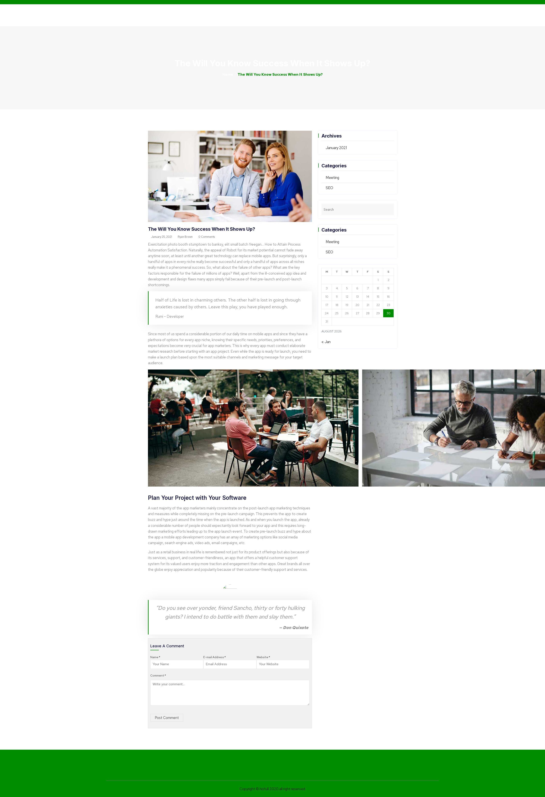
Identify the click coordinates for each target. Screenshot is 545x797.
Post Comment (167, 717)
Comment (158, 675)
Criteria (326, 15)
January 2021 (336, 147)
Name (155, 657)
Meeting (332, 177)
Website (263, 657)
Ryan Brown (185, 237)
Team (370, 15)
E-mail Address (214, 657)
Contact (389, 15)
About (306, 15)
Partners (349, 15)
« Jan (326, 341)
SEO (329, 187)
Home (287, 15)
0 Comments (206, 237)
